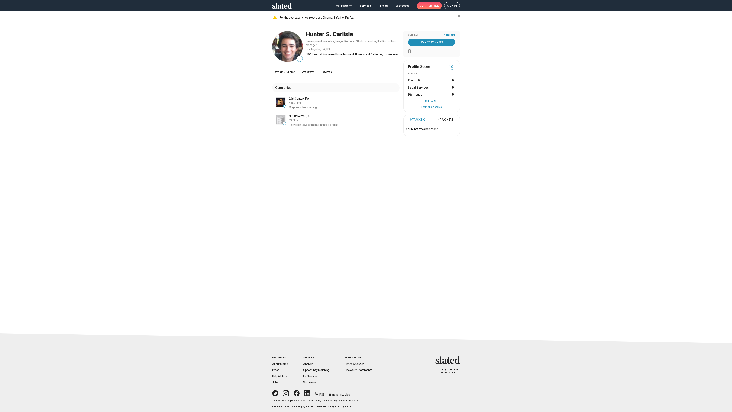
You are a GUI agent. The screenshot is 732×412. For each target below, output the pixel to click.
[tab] (418, 119)
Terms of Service (281, 400)
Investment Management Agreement (334, 406)
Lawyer (339, 41)
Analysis (308, 363)
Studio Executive (366, 41)
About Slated (280, 363)
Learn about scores (431, 107)
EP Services (310, 376)
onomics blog (339, 394)
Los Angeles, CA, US (318, 49)
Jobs (275, 382)
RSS (322, 394)
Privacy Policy (298, 400)
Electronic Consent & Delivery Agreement (293, 406)
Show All (431, 101)
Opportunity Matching (316, 370)
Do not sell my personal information (341, 400)
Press (275, 370)
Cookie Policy (314, 400)
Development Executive (320, 41)
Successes (309, 382)
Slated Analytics (354, 363)
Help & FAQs (279, 376)
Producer (350, 41)
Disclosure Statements (358, 370)
